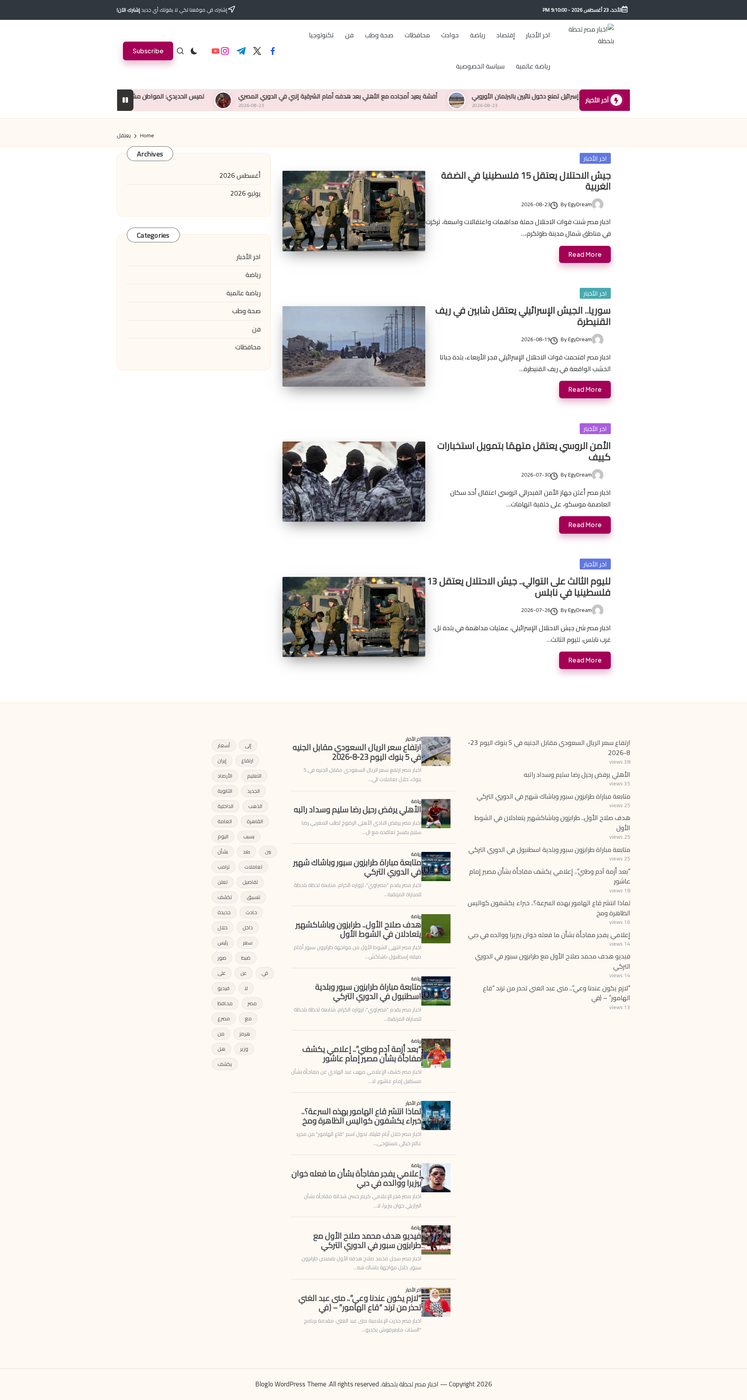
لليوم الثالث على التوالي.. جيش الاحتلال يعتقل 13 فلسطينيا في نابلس (519, 586)
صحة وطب (246, 311)
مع (248, 1018)
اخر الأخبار (595, 158)
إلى (248, 745)
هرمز (244, 1033)
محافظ (225, 1003)
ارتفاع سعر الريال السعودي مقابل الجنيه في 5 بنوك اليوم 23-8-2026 (549, 747)
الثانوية (224, 790)
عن (243, 973)
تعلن (222, 882)
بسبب (248, 836)
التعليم (254, 775)
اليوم (222, 836)
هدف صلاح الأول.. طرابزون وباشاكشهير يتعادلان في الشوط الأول (552, 822)
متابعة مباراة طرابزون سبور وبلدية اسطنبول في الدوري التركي (549, 849)
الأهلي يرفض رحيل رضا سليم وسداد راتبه (577, 774)
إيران (221, 760)
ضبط (246, 957)
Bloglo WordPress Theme (290, 1384)
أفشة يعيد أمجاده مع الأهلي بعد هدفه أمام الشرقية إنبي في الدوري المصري (401, 96)
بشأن (222, 851)
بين (268, 851)
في (264, 973)
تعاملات (253, 866)
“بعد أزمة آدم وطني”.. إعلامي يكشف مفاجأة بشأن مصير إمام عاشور (549, 876)
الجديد (253, 790)
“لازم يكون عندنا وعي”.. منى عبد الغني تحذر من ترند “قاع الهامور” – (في (556, 993)
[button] (148, 51)
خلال (222, 927)
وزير (244, 1048)
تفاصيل (250, 882)
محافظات (248, 347)
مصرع (223, 1018)
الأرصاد (224, 775)
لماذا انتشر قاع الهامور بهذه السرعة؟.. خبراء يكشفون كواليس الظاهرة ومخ (549, 908)
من (220, 1033)
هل (221, 1048)
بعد (246, 851)
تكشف (224, 897)
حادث (251, 912)
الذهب (255, 806)
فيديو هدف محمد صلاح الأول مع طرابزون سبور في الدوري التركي (552, 961)
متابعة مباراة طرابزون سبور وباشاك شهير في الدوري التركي (553, 796)
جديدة (224, 912)
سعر (248, 942)
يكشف (224, 1064)
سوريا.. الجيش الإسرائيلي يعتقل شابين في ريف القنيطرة (523, 315)
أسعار (223, 745)
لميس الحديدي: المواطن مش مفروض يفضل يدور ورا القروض (189, 96)
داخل (247, 927)
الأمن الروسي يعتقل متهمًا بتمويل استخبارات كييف (524, 451)
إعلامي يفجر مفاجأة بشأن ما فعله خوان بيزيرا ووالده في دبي (549, 935)
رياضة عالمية (243, 293)
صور (221, 957)
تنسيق (253, 897)
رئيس (222, 942)
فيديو (223, 988)
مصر (252, 1003)
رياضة (253, 275)
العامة (224, 821)
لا (246, 988)
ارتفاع (247, 760)
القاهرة (255, 821)
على (221, 973)
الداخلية (225, 806)
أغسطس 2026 (240, 176)
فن (256, 329)
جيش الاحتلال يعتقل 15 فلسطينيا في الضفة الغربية (526, 180)
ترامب (223, 866)
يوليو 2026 (245, 194)
